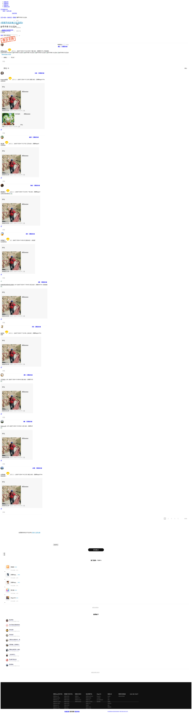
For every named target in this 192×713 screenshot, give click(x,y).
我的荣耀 (98, 701)
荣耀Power (88, 699)
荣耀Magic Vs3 (56, 706)
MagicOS (98, 696)
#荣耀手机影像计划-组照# (12, 23)
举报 (3, 61)
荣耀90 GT (66, 706)
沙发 (36, 73)
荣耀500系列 (66, 697)
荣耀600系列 (66, 696)
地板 (31, 185)
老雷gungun (4, 51)
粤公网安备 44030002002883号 (114, 711)
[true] (19, 35)
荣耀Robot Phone (89, 696)
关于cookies (87, 710)
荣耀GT (87, 705)
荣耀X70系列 (88, 708)
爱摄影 (14, 17)
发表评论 (56, 544)
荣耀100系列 (66, 705)
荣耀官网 (6, 2)
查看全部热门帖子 (95, 672)
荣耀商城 (6, 3)
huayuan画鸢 (4, 79)
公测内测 (98, 697)
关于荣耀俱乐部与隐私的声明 (78, 710)
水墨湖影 (3, 474)
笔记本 (109, 696)
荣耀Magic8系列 (56, 697)
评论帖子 (96, 550)
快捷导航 (14, 13)
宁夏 (23, 110)
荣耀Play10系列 (89, 701)
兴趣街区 (9, 17)
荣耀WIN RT (77, 697)
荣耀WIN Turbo (78, 699)
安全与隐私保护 (100, 699)
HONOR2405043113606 (7, 284)
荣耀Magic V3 (56, 705)
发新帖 (185, 518)
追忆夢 (2, 143)
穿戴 (108, 699)
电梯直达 (60, 44)
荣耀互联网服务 (121, 696)
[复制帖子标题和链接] (7, 30)
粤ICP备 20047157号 (124, 711)
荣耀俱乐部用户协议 (68, 710)
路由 (108, 705)
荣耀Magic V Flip (56, 708)
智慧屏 (109, 701)
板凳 (30, 137)
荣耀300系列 (66, 701)
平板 (108, 697)
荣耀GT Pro (88, 703)
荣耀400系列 (66, 699)
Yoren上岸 (3, 426)
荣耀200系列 (66, 703)
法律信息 (91, 710)
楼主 (59, 46)
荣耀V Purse (88, 706)
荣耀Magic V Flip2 (57, 701)
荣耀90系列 (66, 708)
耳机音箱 (109, 703)
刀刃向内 (3, 379)
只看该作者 (64, 46)
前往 (67, 44)
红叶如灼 (17, 114)
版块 (5, 17)
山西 (19, 126)
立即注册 (9, 11)
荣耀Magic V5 (56, 699)
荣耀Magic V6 (56, 696)
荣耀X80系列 (88, 697)
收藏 (5, 57)
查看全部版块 (95, 607)
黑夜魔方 (3, 192)
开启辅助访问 (4, 9)
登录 (4, 11)
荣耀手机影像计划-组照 (6, 54)
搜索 (2, 35)
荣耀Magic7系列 (56, 703)
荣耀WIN (77, 696)
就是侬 (2, 333)
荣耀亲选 (6, 5)
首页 (17, 17)
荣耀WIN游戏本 (78, 701)
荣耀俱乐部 (7, 6)
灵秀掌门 (3, 240)
